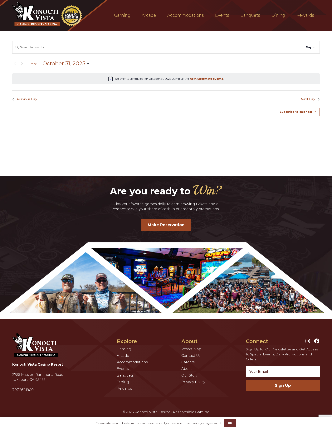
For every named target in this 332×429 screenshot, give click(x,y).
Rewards (124, 388)
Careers (188, 362)
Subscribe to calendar (296, 112)
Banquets (125, 375)
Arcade (123, 355)
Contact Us (191, 355)
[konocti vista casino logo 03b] (48, 13)
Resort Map (191, 349)
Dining (123, 382)
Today (33, 63)
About (186, 369)
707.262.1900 (23, 390)
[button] (133, 15)
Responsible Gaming (191, 412)
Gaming (124, 349)
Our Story (189, 375)
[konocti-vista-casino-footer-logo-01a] (35, 345)
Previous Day (27, 99)
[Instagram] (307, 341)
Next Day (308, 99)
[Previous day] (14, 63)
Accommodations (132, 362)
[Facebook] (317, 341)
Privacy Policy (193, 382)
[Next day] (22, 63)
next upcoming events (206, 78)
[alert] (166, 78)
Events (123, 369)
